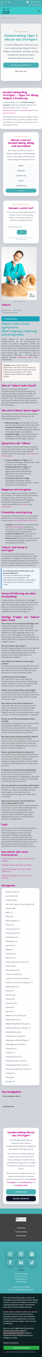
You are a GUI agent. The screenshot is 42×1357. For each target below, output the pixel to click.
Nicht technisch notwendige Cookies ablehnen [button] (21, 1352)
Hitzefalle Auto (8, 1107)
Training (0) (10, 1077)
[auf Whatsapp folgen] (2, 5)
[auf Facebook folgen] (5, 2)
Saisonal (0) (10, 1007)
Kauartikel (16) (11, 1048)
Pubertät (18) (11, 954)
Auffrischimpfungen (16, 527)
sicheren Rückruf (9, 113)
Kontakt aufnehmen (21, 1198)
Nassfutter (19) (11, 941)
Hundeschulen (21, 1235)
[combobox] (22, 227)
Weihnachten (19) (12, 986)
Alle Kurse (21, 191)
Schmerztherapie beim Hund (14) (18, 1069)
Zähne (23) (10, 1011)
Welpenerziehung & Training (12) (18, 1028)
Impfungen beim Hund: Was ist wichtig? (16, 865)
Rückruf (21, 181)
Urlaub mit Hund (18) (13, 974)
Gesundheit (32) (12, 896)
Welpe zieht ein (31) (13, 1019)
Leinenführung (21, 176)
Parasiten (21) (11, 945)
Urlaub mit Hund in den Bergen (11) (19, 982)
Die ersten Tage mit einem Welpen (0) (20, 904)
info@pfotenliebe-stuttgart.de (23, 1290)
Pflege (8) (9, 949)
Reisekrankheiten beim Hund (25, 520)
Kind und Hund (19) (13, 933)
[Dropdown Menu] (39, 10)
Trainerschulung (21, 1232)
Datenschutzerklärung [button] (11, 1343)
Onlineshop (21, 1228)
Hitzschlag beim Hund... (12, 1096)
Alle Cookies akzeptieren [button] (21, 1348)
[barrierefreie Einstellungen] (28, 2)
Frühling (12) (10, 1073)
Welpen (21, 166)
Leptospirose (6, 507)
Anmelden (37, 2)
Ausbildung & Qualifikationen (21, 65)
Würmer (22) (10, 995)
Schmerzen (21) (11, 1003)
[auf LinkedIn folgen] (9, 2)
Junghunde (21, 171)
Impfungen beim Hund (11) (16, 1044)
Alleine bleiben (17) (13, 921)
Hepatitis (25, 504)
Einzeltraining (26, 1182)
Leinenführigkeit (26, 110)
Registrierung (36, 5)
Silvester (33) (10, 958)
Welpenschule (22, 1185)
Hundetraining (21, 186)
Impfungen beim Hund (27, 357)
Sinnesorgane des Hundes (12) (17, 962)
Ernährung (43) (11, 900)
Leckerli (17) (10, 1052)
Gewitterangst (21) (13, 892)
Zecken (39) (10, 999)
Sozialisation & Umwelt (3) (15, 1036)
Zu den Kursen (21, 1192)
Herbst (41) (10, 925)
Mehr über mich (21, 71)
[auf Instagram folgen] (2, 2)
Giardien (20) (10, 908)
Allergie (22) (10, 1081)
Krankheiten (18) (12, 937)
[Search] (22, 232)
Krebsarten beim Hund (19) (16, 1061)
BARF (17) (9, 912)
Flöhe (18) (9, 916)
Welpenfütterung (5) (13, 1032)
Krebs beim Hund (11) (14, 1057)
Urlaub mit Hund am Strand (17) (18, 978)
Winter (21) (10, 991)
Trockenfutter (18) (12, 970)
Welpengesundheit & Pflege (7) (17, 1040)
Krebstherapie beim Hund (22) (17, 1065)
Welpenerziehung (9, 110)
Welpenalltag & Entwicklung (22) (18, 1024)
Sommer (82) (11, 966)
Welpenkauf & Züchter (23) (16, 1015)
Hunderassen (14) (12, 929)
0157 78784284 (23, 1287)
